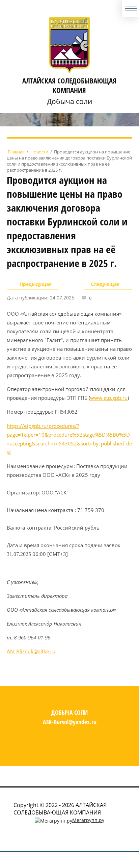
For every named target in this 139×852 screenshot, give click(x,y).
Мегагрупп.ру (88, 820)
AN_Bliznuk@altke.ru (31, 651)
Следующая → (108, 284)
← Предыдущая (32, 284)
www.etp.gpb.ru (109, 397)
